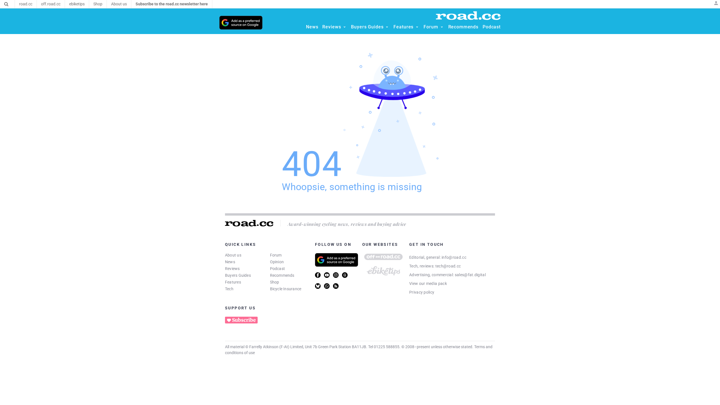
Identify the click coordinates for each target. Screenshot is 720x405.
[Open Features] (417, 27)
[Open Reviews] (344, 27)
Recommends (282, 275)
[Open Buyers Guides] (387, 27)
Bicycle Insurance (286, 289)
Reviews (232, 268)
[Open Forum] (442, 27)
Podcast (277, 268)
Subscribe (244, 320)
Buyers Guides (238, 275)
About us (233, 255)
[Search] (6, 4)
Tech (229, 289)
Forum (276, 255)
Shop (274, 282)
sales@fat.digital (470, 275)
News (230, 262)
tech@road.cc (448, 266)
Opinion (277, 262)
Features (233, 282)
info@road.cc (454, 257)
